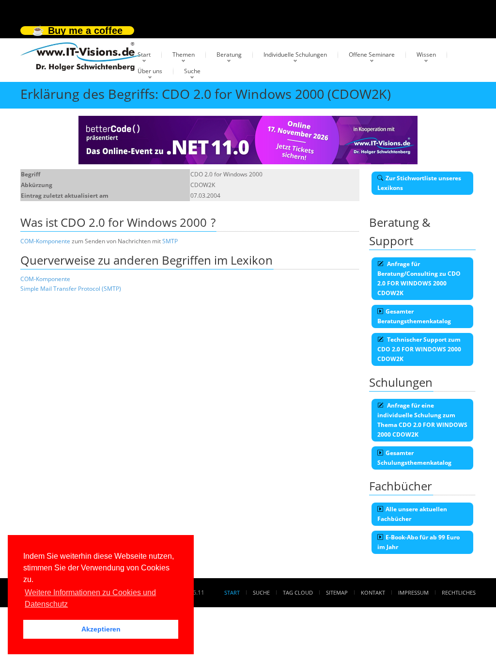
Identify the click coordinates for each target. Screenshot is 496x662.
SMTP (170, 241)
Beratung (229, 54)
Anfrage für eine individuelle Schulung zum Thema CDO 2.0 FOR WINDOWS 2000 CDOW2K (422, 420)
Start (144, 54)
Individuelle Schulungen (295, 54)
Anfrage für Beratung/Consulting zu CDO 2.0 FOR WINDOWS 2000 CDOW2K (419, 278)
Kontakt (373, 592)
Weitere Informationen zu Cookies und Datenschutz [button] (90, 598)
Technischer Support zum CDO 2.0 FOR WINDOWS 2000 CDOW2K (419, 349)
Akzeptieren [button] (101, 629)
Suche (192, 71)
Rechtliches (459, 592)
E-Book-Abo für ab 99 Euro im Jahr (418, 542)
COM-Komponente (45, 241)
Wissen (426, 54)
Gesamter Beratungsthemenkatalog (414, 316)
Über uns (150, 71)
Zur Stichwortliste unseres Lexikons (419, 183)
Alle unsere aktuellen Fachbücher (412, 514)
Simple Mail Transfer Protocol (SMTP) (70, 288)
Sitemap (337, 592)
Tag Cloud (298, 592)
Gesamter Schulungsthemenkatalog (414, 458)
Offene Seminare (372, 54)
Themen (183, 54)
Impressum (413, 592)
